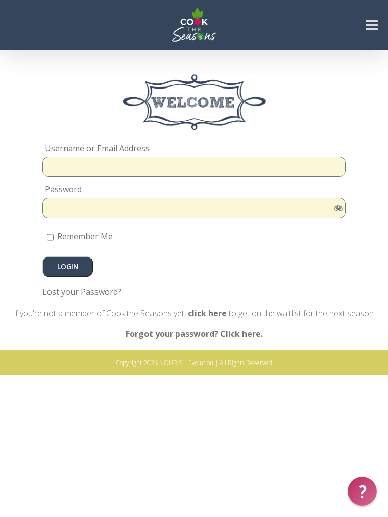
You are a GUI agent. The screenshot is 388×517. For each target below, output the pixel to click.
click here (207, 313)
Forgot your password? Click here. (194, 333)
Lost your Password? (81, 291)
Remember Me (84, 236)
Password (63, 189)
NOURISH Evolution (186, 362)
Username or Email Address (97, 148)
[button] (362, 491)
